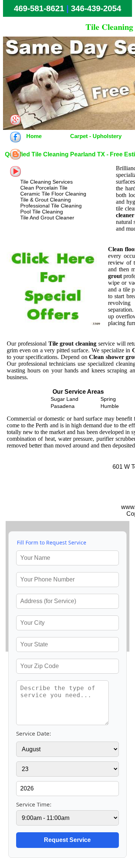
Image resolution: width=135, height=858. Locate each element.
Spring (108, 399)
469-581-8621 (39, 8)
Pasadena (63, 406)
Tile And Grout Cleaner (47, 218)
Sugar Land (64, 399)
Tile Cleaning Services (46, 182)
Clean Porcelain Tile (44, 188)
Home (34, 136)
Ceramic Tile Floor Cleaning (53, 194)
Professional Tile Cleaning (51, 206)
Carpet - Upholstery (96, 136)
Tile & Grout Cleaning (45, 200)
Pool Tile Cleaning (41, 212)
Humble (109, 406)
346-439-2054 (96, 8)
